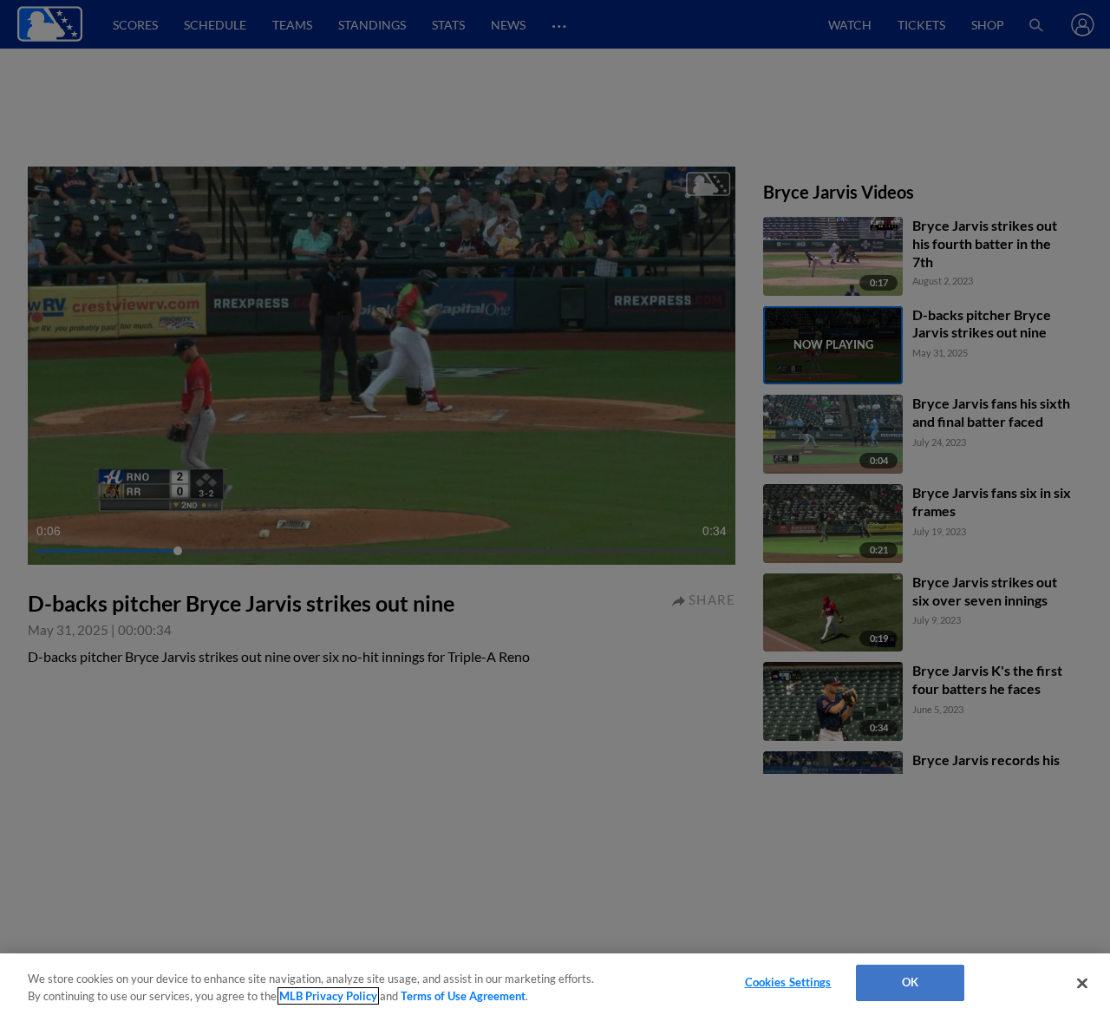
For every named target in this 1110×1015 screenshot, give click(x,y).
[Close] (1082, 983)
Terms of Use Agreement (463, 996)
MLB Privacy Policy (328, 996)
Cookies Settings (788, 982)
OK (910, 982)
